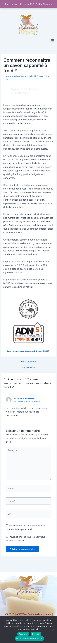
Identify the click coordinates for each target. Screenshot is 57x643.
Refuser (36, 634)
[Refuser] (53, 629)
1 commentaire (11, 76)
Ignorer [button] (48, 4)
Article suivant (28, 368)
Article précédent (28, 362)
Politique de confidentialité (29, 638)
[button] (52, 41)
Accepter (23, 634)
